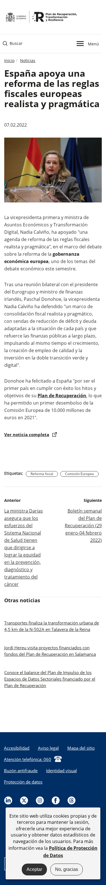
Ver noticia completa (26, 434)
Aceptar (34, 869)
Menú (93, 43)
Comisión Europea (79, 473)
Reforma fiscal (42, 473)
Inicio (9, 60)
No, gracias (66, 869)
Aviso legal (48, 748)
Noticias (27, 60)
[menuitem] (48, 748)
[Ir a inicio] (41, 16)
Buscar (13, 43)
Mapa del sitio (81, 748)
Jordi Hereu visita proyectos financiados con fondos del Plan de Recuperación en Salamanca (50, 651)
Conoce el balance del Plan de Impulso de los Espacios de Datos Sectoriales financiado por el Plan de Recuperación (49, 679)
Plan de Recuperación (62, 395)
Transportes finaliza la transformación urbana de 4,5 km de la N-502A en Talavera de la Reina (51, 626)
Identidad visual (61, 770)
